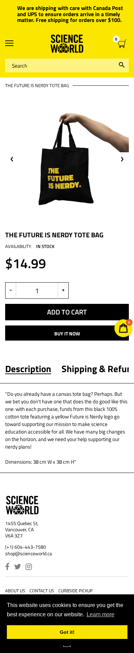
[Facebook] (7, 567)
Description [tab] (28, 369)
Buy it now (67, 333)
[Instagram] (28, 567)
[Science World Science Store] (67, 44)
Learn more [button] (100, 614)
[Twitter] (17, 567)
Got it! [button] (67, 632)
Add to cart (67, 312)
